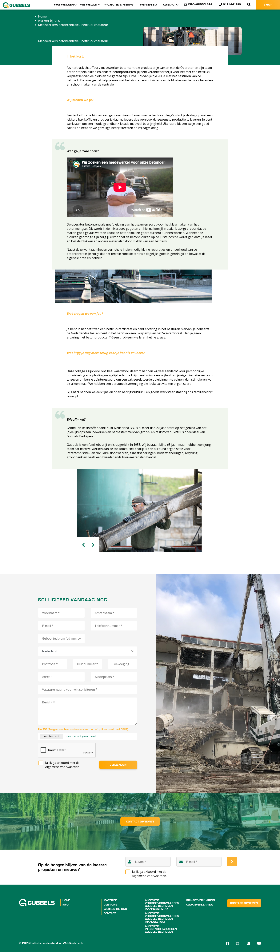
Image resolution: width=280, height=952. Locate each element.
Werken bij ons (115, 909)
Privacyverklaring (200, 900)
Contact (169, 4)
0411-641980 (232, 4)
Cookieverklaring (199, 904)
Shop (268, 4)
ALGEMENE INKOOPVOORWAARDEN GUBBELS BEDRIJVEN (161, 929)
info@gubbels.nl (200, 4)
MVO (65, 904)
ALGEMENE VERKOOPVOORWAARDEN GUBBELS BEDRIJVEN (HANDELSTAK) (162, 917)
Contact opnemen (140, 821)
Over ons (110, 904)
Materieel (111, 900)
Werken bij (148, 4)
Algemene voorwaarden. (62, 767)
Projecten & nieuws (119, 4)
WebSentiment (72, 943)
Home (66, 900)
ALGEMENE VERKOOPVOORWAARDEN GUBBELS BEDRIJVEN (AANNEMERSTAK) (162, 904)
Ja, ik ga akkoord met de (62, 765)
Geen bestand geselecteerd (81, 736)
